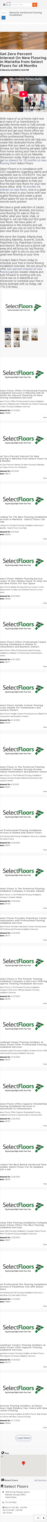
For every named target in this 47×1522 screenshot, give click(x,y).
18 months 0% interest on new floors (20, 188)
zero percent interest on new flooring (21, 270)
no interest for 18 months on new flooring (23, 162)
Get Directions (40, 1480)
